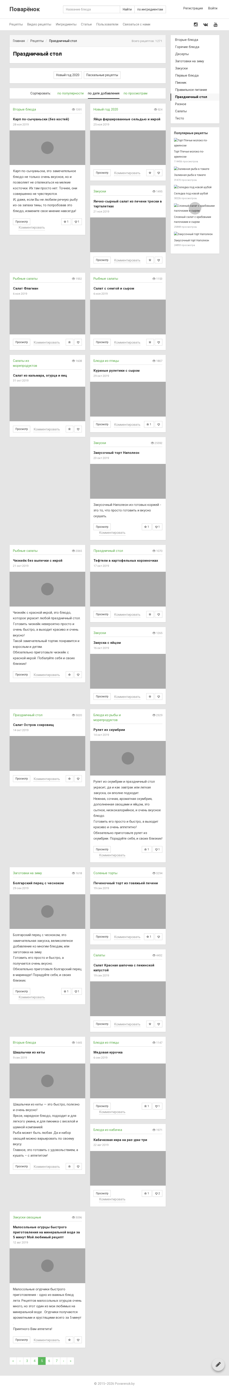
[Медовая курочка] (128, 1081)
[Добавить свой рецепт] (218, 1364)
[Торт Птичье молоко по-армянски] (195, 143)
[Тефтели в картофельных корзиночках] (128, 589)
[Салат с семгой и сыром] (128, 317)
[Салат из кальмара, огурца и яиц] (47, 404)
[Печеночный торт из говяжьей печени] (128, 911)
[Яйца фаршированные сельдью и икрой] (128, 147)
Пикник (181, 83)
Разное (180, 104)
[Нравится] (158, 172)
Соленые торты (105, 873)
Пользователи (107, 24)
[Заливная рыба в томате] (195, 169)
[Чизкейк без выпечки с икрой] (47, 589)
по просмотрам (135, 93)
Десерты (182, 54)
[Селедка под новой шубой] (195, 187)
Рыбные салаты (25, 279)
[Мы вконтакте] (205, 24)
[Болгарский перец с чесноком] (47, 911)
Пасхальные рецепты (102, 75)
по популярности (70, 93)
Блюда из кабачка (107, 1130)
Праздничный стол (108, 551)
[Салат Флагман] (47, 317)
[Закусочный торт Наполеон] (128, 481)
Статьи (86, 24)
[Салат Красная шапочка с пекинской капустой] (128, 998)
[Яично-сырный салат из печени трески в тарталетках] (128, 234)
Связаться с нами (136, 24)
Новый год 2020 (67, 75)
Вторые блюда (24, 109)
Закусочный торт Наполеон (191, 240)
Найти (127, 9)
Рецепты (16, 24)
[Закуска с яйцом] (128, 671)
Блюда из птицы (106, 361)
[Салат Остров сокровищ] (47, 753)
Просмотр (21, 221)
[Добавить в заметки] (150, 172)
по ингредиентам (150, 9)
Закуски (99, 191)
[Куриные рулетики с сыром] (128, 399)
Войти (212, 8)
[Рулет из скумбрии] (128, 758)
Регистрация (193, 8)
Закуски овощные (27, 1217)
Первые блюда (187, 75)
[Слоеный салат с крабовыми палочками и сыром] (195, 208)
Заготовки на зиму (27, 873)
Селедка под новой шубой (191, 193)
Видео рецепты (39, 24)
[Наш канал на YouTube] (215, 24)
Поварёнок (24, 9)
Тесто (179, 118)
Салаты (99, 955)
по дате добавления (103, 93)
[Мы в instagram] (196, 24)
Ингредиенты (66, 24)
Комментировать (32, 227)
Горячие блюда (187, 47)
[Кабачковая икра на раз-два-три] (128, 1168)
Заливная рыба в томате (190, 175)
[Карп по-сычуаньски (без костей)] (47, 147)
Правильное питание (191, 90)
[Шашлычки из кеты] (47, 1081)
